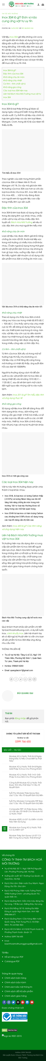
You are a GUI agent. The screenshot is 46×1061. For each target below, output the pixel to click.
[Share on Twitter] (21, 679)
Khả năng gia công (12, 87)
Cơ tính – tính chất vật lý (14, 83)
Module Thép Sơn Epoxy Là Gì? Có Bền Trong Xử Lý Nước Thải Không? (25, 836)
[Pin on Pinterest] (30, 679)
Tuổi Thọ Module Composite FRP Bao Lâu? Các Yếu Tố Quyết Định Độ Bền (26, 802)
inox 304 (14, 36)
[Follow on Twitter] (13, 1002)
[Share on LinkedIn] (34, 679)
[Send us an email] (18, 1002)
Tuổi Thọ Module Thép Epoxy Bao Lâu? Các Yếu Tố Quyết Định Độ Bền (26, 794)
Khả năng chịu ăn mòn (14, 77)
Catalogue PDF (12, 961)
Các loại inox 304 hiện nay (15, 90)
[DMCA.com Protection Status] (9, 1029)
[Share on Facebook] (16, 679)
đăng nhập (20, 718)
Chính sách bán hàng (15, 977)
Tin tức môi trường (10, 13)
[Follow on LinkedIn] (27, 1002)
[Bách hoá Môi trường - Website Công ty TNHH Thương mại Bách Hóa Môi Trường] (21, 4)
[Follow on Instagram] (9, 1002)
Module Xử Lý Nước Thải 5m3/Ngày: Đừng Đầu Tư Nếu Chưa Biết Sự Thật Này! (25, 758)
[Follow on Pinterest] (23, 1002)
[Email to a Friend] (25, 679)
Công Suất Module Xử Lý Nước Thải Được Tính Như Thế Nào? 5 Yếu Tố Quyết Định (25, 784)
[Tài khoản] (38, 4)
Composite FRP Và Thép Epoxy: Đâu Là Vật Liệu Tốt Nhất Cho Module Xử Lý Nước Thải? (26, 811)
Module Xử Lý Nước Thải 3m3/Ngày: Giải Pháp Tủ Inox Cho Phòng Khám (25, 767)
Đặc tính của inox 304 (13, 73)
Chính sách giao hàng (16, 995)
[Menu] (3, 4)
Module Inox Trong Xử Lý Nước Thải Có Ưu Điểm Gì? (25, 828)
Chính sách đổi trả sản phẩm (19, 991)
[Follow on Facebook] (4, 1002)
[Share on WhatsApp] (11, 679)
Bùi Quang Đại (27, 28)
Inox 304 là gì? (9, 70)
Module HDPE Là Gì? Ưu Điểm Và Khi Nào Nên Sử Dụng (26, 820)
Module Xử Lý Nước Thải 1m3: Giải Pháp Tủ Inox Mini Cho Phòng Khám (25, 775)
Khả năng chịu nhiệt (12, 80)
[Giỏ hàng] (43, 4)
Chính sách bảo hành (15, 982)
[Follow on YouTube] (32, 1002)
